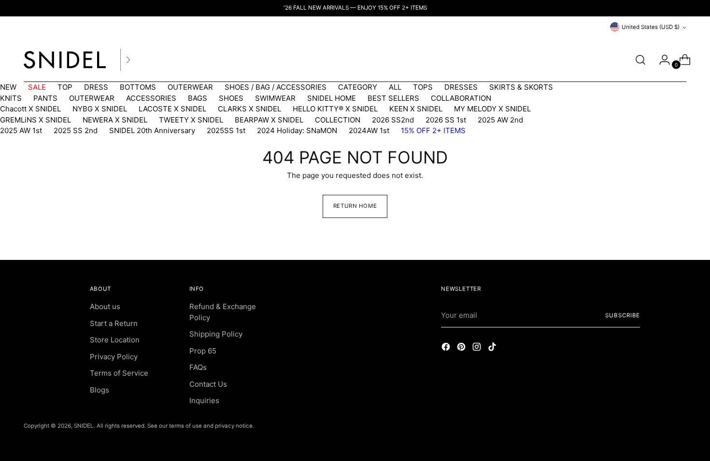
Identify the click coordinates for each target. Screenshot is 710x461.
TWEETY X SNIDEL (191, 119)
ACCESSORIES (151, 98)
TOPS (423, 87)
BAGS (197, 98)
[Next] (128, 60)
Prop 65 (202, 350)
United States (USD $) (651, 27)
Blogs (99, 389)
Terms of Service (119, 373)
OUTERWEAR (190, 87)
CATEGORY (357, 87)
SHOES (231, 98)
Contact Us (208, 384)
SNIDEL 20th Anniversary (152, 130)
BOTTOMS (138, 87)
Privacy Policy (114, 356)
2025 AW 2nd (500, 119)
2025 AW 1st (21, 130)
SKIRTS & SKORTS (521, 87)
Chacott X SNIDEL (30, 108)
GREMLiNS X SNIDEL (35, 119)
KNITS (11, 98)
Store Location (115, 339)
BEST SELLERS (393, 98)
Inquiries (204, 400)
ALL (395, 87)
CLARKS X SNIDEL (249, 108)
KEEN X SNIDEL (415, 108)
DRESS (96, 87)
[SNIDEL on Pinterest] (462, 348)
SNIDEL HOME (331, 98)
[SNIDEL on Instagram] (477, 348)
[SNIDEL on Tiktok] (493, 348)
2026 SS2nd (393, 119)
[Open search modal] (640, 59)
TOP (64, 87)
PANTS (45, 98)
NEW (8, 87)
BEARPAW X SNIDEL (269, 119)
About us (105, 306)
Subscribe (622, 315)
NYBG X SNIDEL (99, 108)
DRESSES (461, 87)
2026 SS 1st (446, 119)
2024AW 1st (369, 130)
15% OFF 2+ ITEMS (433, 130)
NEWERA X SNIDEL (115, 119)
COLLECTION (337, 119)
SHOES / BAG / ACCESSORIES (276, 87)
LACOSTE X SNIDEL (172, 108)
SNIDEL (84, 425)
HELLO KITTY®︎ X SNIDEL (335, 108)
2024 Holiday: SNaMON (297, 130)
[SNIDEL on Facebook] (447, 348)
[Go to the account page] (660, 59)
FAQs (198, 367)
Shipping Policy (215, 334)
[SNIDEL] (65, 59)
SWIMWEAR (275, 98)
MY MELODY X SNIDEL (492, 108)
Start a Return (114, 323)
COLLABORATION (461, 98)
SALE (37, 87)
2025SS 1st (226, 130)
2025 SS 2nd (76, 130)
